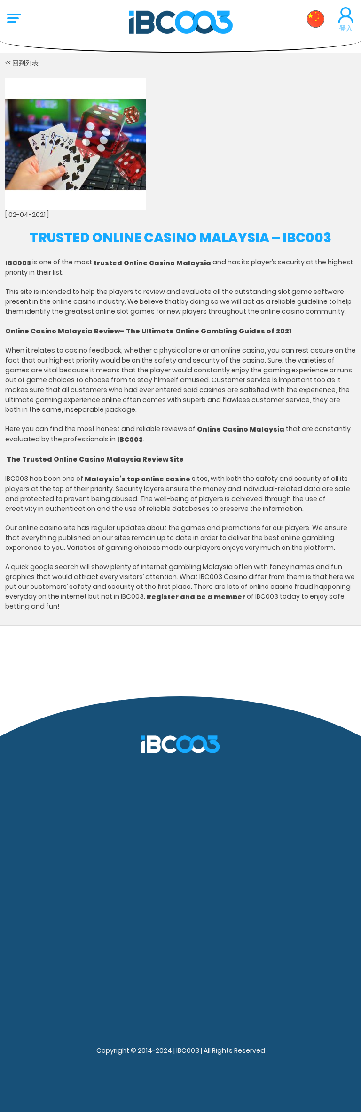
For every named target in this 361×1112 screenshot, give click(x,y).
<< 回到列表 (22, 63)
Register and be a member (196, 596)
